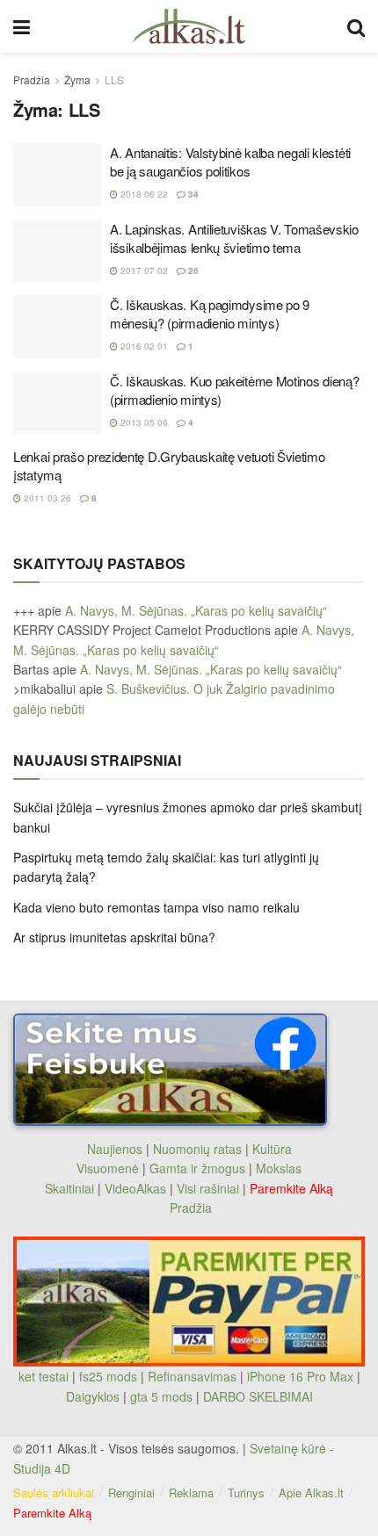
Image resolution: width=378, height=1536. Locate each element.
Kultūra (272, 1148)
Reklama (191, 1492)
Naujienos (114, 1148)
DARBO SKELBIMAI (258, 1396)
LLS (114, 79)
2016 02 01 (143, 346)
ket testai (45, 1376)
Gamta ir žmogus (197, 1168)
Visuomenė (107, 1168)
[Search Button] (356, 26)
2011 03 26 (46, 498)
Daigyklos (93, 1396)
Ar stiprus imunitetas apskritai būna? (114, 937)
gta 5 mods (163, 1396)
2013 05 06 (143, 422)
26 (192, 270)
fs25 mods (108, 1376)
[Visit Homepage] (188, 26)
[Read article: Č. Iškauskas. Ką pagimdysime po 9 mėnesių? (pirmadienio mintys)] (57, 326)
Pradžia (31, 79)
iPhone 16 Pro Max (300, 1376)
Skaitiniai (69, 1188)
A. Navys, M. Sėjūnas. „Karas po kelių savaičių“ (196, 610)
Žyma (77, 79)
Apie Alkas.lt (311, 1492)
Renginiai (131, 1492)
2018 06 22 (143, 194)
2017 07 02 (143, 270)
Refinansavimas (192, 1376)
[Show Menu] (21, 26)
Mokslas (279, 1168)
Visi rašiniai (208, 1188)
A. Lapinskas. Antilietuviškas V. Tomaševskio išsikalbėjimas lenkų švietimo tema (234, 238)
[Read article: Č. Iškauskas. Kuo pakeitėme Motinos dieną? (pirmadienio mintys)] (57, 403)
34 (192, 194)
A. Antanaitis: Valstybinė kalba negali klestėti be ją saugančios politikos (230, 161)
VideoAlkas (135, 1188)
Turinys (246, 1492)
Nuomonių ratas (197, 1148)
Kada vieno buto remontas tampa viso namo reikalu (156, 907)
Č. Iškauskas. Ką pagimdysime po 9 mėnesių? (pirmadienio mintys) (209, 313)
